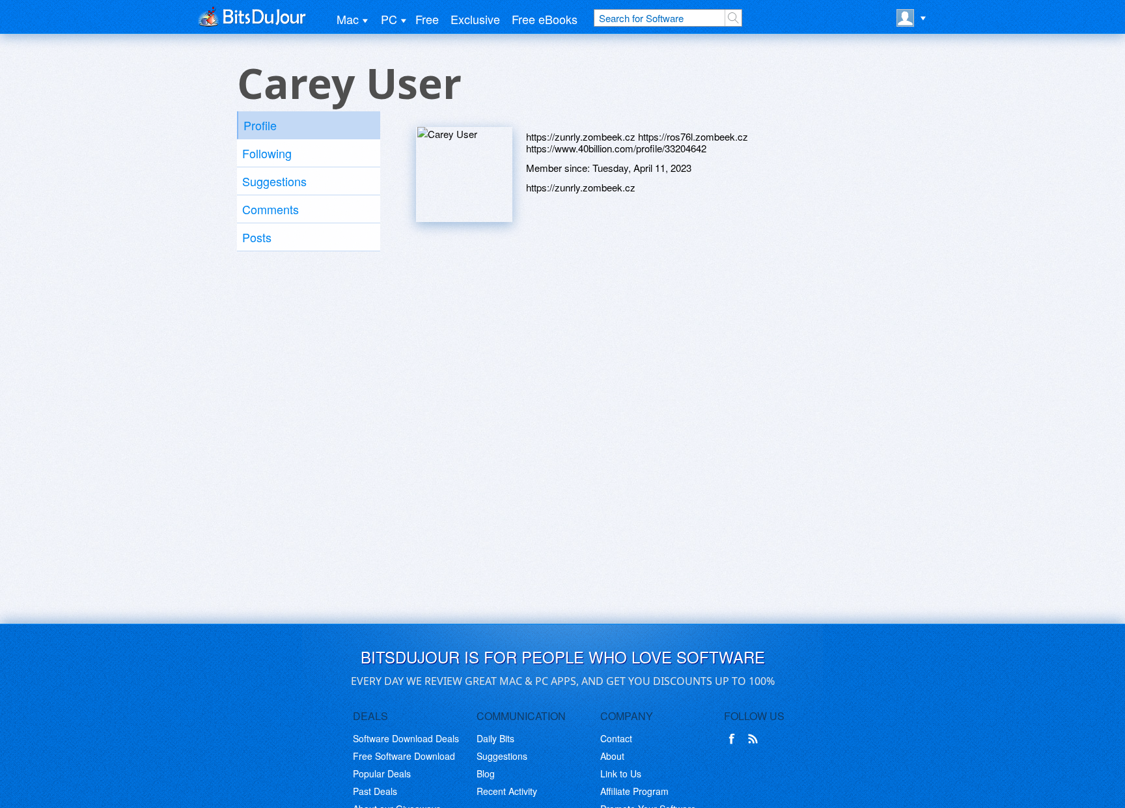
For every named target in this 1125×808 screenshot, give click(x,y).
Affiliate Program (634, 791)
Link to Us (620, 773)
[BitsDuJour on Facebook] (734, 739)
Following (267, 153)
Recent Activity (507, 791)
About (612, 755)
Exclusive (475, 18)
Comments (270, 209)
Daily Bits (495, 738)
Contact (616, 738)
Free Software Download (404, 755)
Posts (256, 237)
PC (389, 18)
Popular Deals (382, 773)
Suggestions (274, 181)
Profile (260, 125)
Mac (348, 18)
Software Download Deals (406, 738)
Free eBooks (544, 18)
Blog (486, 773)
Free (427, 18)
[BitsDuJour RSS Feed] (755, 739)
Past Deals (375, 791)
